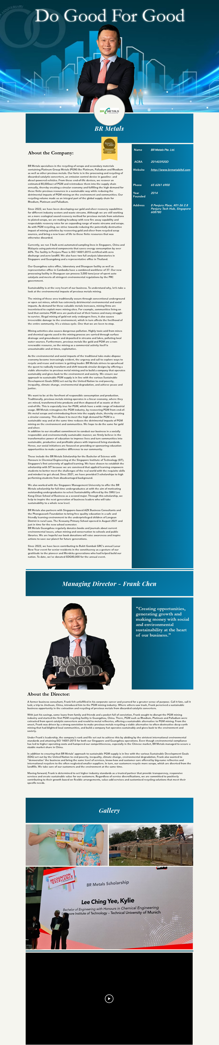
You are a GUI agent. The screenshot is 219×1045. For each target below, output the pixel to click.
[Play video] (109, 998)
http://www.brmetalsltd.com (170, 169)
